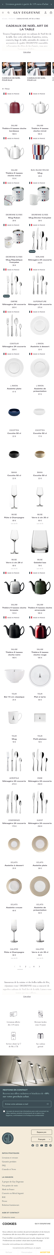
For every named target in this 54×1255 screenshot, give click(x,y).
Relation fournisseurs (10, 1205)
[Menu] (3, 13)
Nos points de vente (10, 1186)
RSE (4, 1197)
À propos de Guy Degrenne (13, 1182)
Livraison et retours (10, 1158)
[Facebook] (32, 1145)
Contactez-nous (8, 1218)
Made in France (8, 1190)
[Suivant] (39, 966)
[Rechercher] (8, 12)
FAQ (4, 1166)
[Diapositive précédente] (3, 4)
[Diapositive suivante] (51, 4)
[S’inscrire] (47, 1104)
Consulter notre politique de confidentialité (18, 1244)
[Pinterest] (50, 1145)
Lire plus (27, 52)
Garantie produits (9, 1162)
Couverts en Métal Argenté (13, 1194)
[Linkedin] (46, 1145)
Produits (12, 18)
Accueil (5, 18)
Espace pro (41, 1132)
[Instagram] (37, 1145)
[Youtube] (41, 1145)
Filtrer (7, 88)
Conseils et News (9, 1170)
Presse (4, 1201)
